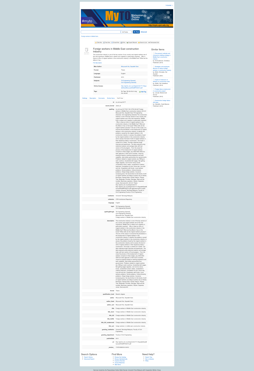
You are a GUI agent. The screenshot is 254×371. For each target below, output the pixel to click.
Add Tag (143, 92)
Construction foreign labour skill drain (161, 101)
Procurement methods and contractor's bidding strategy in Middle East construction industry (161, 56)
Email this (116, 42)
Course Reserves (120, 363)
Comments (101, 98)
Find (137, 32)
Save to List (143, 42)
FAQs (147, 361)
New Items (118, 364)
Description (93, 98)
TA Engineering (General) (128, 80)
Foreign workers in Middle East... (90, 36)
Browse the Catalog (120, 357)
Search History (88, 357)
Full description (97, 63)
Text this (107, 42)
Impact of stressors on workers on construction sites (161, 80)
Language (169, 5)
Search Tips (148, 357)
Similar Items (111, 98)
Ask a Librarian (149, 359)
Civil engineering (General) (128, 82)
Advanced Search (89, 359)
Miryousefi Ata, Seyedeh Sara (129, 66)
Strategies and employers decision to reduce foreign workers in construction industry (162, 68)
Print (123, 42)
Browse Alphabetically (121, 359)
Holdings (84, 98)
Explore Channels (120, 361)
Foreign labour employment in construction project (161, 90)
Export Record (132, 42)
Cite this (99, 42)
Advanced (144, 32)
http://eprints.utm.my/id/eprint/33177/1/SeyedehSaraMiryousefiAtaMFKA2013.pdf (133, 87)
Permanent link (154, 42)
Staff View (120, 98)
